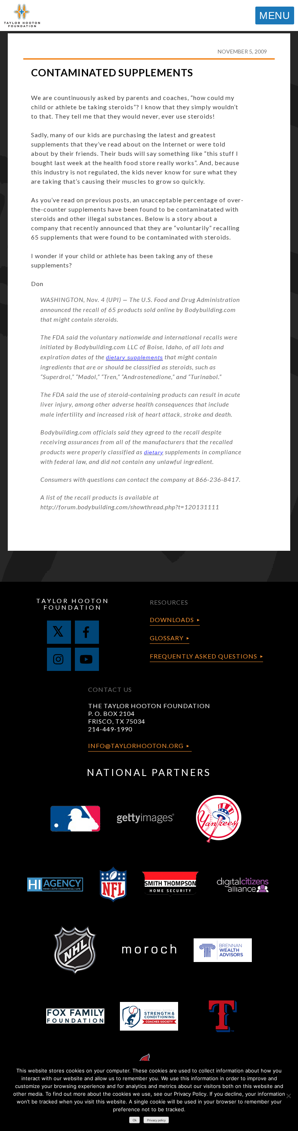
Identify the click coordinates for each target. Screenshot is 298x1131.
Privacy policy (156, 1120)
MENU (274, 15)
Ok (135, 1120)
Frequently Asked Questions (203, 656)
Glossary (167, 637)
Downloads (172, 619)
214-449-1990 (110, 729)
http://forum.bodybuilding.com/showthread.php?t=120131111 (129, 506)
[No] (288, 1096)
